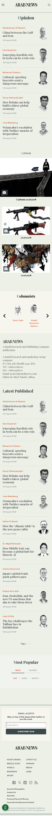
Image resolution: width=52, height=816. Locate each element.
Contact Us (11, 792)
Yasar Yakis (18, 320)
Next (47, 315)
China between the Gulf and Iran (18, 34)
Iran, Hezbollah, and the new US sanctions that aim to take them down (18, 599)
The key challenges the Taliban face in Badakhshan (17, 624)
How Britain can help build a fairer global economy (16, 105)
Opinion (26, 17)
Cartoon (26, 199)
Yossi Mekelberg (10, 123)
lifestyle (31, 759)
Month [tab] (35, 678)
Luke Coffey (8, 616)
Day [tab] (15, 678)
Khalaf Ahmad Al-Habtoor (34, 323)
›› (29, 643)
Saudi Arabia (14, 759)
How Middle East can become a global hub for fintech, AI (18, 551)
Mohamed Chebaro (12, 72)
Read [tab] (18, 670)
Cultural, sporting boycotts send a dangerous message (16, 80)
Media (29, 767)
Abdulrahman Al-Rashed (14, 28)
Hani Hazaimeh (9, 50)
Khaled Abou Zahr (11, 591)
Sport (10, 775)
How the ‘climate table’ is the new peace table (19, 527)
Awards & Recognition (16, 789)
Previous (4, 315)
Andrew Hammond (11, 569)
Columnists (26, 296)
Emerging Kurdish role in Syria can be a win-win (18, 56)
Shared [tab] (33, 670)
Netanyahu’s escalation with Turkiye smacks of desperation (18, 131)
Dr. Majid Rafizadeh (12, 543)
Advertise (11, 796)
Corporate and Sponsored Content (20, 802)
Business (12, 771)
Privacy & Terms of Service (18, 799)
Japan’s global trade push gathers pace (15, 575)
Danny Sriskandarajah (13, 97)
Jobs (28, 771)
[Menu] (3, 4)
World (10, 767)
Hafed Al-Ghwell (10, 521)
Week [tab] (24, 678)
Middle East (13, 763)
